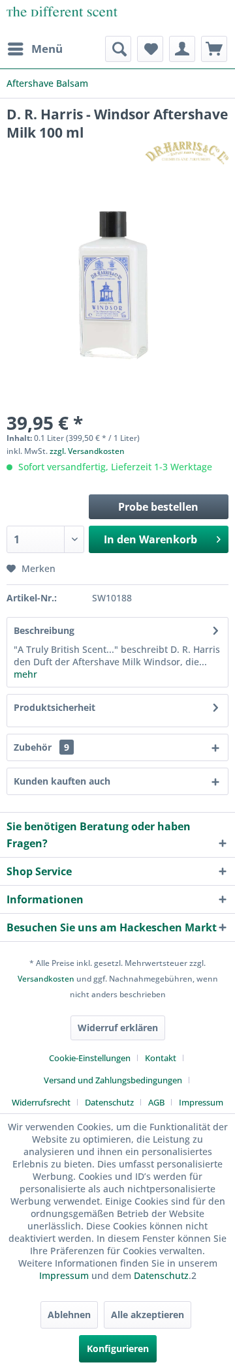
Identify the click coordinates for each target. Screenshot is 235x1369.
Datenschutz (109, 1102)
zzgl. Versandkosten (87, 451)
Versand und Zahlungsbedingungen (113, 1080)
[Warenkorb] (214, 49)
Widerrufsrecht (41, 1102)
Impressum (201, 1102)
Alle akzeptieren (147, 1314)
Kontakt (160, 1058)
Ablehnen (69, 1314)
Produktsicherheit (54, 707)
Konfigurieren (118, 1348)
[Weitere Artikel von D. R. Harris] (186, 153)
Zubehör (41, 747)
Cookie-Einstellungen (90, 1058)
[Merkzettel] (150, 49)
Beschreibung (44, 630)
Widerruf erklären (118, 1027)
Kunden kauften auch (62, 781)
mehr (25, 674)
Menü (47, 48)
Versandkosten (46, 978)
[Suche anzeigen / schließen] (118, 49)
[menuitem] (34, 49)
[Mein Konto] (182, 49)
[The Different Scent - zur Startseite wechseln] (62, 18)
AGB (156, 1102)
